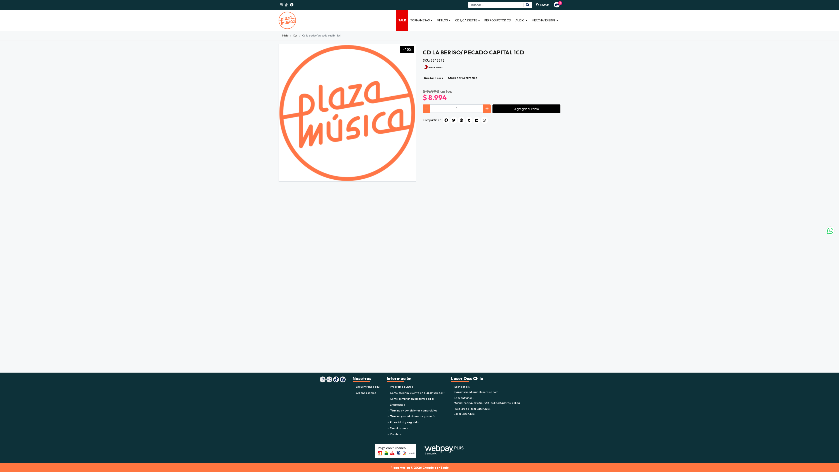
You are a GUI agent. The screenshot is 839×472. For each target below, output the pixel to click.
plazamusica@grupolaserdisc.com (476, 392)
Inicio (285, 35)
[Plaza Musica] (300, 20)
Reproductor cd (497, 20)
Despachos (397, 404)
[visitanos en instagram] (281, 4)
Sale (402, 20)
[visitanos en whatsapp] (329, 379)
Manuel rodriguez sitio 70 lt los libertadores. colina (487, 402)
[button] (421, 20)
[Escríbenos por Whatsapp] (830, 230)
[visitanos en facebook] (291, 4)
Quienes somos (365, 392)
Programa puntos (401, 386)
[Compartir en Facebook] (446, 120)
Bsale (444, 468)
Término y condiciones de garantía (412, 416)
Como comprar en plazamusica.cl (411, 398)
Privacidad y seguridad (404, 422)
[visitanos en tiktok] (286, 4)
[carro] (557, 4)
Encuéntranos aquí (367, 386)
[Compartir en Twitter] (453, 120)
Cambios (395, 434)
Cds (295, 35)
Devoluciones (398, 428)
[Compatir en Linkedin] (476, 120)
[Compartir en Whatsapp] (484, 120)
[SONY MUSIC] (434, 66)
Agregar (526, 109)
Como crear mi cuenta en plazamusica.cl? (417, 392)
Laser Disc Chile (464, 413)
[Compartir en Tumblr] (469, 120)
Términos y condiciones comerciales (413, 410)
